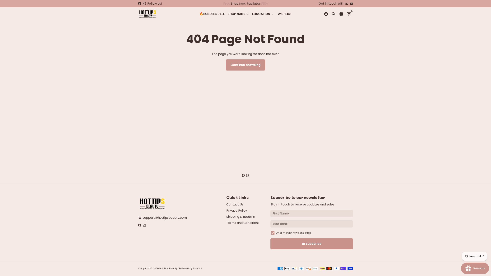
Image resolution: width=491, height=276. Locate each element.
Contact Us (234, 204)
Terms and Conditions (242, 223)
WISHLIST (285, 14)
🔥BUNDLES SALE (212, 14)
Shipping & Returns (240, 216)
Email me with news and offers (293, 232)
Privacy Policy (236, 210)
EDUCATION (263, 14)
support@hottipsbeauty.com (162, 217)
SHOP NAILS (238, 14)
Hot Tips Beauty (168, 268)
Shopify (197, 268)
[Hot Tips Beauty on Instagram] (144, 3)
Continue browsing (245, 65)
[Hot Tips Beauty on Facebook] (139, 3)
